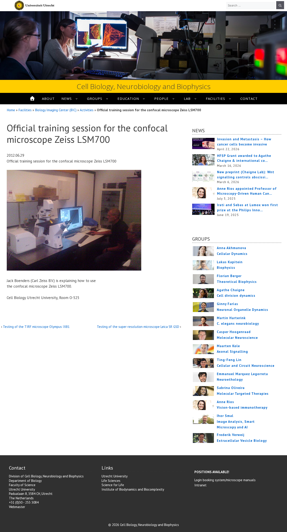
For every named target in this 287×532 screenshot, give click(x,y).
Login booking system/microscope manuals (225, 480)
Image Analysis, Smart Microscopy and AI (236, 421)
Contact (249, 98)
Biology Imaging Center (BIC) (55, 110)
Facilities (215, 98)
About (48, 98)
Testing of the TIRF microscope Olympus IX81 (36, 327)
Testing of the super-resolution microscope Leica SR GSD (138, 327)
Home (11, 110)
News (66, 98)
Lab (187, 98)
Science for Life (113, 485)
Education (128, 98)
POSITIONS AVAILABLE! (211, 472)
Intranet (200, 485)
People (161, 98)
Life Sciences (111, 481)
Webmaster (17, 507)
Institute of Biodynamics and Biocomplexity (133, 489)
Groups (94, 98)
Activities (86, 110)
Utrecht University (115, 476)
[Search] (280, 5)
